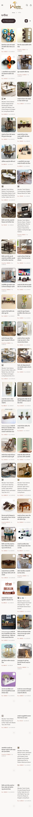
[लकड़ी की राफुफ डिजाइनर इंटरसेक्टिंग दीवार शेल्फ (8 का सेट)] (24, 301)
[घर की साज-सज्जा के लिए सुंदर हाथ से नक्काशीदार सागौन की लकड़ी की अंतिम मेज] (24, 679)
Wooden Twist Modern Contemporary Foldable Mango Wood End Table (24, 191)
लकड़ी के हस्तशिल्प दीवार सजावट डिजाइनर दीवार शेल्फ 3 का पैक (24, 545)
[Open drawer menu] (2, 5)
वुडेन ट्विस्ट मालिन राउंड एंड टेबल (8, 661)
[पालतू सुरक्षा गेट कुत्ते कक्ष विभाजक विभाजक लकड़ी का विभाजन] (24, 651)
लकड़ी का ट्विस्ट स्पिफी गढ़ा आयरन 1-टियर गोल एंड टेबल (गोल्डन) (23, 258)
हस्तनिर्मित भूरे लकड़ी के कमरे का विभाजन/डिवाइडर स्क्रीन (8, 285)
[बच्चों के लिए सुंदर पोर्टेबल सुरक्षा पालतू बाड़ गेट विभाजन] (8, 328)
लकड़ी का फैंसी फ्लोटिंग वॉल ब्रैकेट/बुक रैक (8, 312)
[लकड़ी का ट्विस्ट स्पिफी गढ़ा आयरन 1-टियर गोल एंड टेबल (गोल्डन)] (24, 246)
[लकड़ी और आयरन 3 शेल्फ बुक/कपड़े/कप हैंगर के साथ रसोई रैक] (8, 389)
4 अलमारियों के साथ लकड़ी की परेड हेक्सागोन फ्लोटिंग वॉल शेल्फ (8, 73)
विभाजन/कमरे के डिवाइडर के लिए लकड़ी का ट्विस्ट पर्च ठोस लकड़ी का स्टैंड (8, 517)
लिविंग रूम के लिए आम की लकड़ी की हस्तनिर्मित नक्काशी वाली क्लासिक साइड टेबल (8, 258)
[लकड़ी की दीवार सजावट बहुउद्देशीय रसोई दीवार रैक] (8, 588)
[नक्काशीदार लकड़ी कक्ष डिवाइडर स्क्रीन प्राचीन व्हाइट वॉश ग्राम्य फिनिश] (8, 738)
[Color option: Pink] (21, 598)
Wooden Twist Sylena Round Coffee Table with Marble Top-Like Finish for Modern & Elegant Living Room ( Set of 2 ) (8, 371)
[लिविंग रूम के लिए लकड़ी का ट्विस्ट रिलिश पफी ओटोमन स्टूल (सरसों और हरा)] (8, 534)
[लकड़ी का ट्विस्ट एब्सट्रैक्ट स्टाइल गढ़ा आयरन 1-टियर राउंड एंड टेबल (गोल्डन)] (24, 328)
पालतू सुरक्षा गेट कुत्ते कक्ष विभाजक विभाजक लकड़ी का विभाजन (23, 662)
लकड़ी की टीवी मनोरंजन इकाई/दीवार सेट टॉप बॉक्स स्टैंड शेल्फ (24, 285)
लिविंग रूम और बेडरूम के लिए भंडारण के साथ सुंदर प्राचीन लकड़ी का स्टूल (24, 633)
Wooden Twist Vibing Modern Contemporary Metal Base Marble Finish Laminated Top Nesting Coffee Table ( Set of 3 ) (8, 193)
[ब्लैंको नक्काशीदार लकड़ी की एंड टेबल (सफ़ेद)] (24, 561)
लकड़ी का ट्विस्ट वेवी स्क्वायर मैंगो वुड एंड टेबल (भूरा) (8, 135)
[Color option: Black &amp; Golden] (5, 99)
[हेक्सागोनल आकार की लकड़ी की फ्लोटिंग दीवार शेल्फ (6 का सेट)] (8, 35)
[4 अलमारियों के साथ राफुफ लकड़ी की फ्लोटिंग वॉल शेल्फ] (24, 152)
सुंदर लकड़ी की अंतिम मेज (23, 71)
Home (13, 12)
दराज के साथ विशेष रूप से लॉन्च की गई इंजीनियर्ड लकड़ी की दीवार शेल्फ (8, 690)
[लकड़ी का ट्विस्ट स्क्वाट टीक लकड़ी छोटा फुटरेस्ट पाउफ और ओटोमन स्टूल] (24, 506)
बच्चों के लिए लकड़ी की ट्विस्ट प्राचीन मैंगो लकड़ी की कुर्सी (8, 455)
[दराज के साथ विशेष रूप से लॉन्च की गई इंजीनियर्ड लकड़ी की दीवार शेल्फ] (8, 679)
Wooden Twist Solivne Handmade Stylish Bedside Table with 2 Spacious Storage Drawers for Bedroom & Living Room (24, 487)
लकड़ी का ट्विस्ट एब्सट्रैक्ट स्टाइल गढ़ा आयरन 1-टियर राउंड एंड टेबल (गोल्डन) (23, 340)
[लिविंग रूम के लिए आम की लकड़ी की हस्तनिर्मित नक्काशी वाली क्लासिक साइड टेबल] (8, 246)
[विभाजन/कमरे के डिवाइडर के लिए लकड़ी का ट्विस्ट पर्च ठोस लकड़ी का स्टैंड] (8, 506)
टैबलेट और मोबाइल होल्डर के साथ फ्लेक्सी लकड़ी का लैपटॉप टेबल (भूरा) (24, 367)
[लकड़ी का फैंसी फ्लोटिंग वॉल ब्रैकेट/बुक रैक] (8, 301)
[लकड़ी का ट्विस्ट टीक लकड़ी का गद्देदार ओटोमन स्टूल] (24, 89)
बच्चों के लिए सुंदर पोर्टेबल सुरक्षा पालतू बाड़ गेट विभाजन (8, 339)
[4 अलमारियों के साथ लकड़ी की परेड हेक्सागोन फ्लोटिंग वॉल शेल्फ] (8, 62)
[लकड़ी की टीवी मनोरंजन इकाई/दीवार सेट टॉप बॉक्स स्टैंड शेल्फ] (24, 275)
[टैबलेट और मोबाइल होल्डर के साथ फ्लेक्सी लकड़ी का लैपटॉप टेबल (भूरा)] (24, 355)
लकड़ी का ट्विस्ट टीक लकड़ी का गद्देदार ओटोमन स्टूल (24, 99)
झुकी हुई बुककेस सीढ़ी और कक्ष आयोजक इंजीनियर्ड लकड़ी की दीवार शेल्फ (24, 400)
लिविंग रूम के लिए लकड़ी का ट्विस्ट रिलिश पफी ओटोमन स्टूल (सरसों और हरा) (8, 545)
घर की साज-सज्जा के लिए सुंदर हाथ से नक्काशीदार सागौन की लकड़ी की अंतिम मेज (24, 690)
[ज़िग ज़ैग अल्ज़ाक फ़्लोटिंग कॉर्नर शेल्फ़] (24, 35)
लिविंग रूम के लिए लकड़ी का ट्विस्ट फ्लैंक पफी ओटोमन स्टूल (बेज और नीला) (8, 787)
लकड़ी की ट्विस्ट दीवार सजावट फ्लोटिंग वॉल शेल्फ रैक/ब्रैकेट (23, 136)
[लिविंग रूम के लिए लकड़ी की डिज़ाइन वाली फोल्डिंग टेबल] (8, 210)
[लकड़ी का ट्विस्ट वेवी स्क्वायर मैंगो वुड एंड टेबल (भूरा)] (8, 125)
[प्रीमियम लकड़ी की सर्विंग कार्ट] (8, 152)
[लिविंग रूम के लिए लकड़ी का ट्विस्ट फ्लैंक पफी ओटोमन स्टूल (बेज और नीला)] (8, 775)
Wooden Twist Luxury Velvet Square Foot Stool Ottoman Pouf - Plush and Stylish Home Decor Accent (24, 604)
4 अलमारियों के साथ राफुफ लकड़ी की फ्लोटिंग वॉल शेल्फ (23, 162)
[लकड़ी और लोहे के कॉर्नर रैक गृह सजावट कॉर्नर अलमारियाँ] (24, 445)
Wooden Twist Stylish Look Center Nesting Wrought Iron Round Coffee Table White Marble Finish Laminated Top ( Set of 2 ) (8, 487)
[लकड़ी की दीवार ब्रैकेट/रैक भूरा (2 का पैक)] (24, 416)
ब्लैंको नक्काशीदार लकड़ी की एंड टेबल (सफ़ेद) (23, 572)
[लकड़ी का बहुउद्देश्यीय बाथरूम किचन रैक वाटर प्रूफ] (24, 706)
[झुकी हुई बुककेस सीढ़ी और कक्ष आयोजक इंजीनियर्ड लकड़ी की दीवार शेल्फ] (24, 389)
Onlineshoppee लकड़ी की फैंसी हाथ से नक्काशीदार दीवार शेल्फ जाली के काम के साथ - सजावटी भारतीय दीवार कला (8, 428)
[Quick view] (14, 30)
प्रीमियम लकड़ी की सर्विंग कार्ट (8, 161)
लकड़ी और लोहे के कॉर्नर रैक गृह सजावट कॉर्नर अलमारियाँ (23, 455)
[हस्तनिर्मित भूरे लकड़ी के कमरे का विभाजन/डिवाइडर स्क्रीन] (8, 275)
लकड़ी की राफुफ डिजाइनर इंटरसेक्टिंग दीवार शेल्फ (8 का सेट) (24, 313)
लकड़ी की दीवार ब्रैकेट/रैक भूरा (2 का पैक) (23, 426)
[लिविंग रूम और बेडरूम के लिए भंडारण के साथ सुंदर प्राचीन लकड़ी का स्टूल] (24, 622)
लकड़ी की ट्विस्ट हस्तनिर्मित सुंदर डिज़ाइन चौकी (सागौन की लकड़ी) (8, 572)
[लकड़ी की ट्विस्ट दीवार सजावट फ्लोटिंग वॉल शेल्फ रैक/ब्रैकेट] (24, 125)
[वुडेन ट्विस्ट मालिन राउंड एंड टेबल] (8, 651)
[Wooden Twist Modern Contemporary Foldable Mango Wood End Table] (24, 177)
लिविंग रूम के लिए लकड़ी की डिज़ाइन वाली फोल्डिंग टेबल (8, 221)
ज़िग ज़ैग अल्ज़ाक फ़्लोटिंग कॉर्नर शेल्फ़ (24, 45)
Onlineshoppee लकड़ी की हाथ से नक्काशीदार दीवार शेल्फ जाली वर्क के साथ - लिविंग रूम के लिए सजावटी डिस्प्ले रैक (8, 634)
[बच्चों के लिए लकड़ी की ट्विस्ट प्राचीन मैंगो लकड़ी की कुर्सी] (8, 445)
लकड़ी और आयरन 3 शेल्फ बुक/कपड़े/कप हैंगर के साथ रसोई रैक (8, 400)
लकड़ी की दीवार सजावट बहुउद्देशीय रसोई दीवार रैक (7, 599)
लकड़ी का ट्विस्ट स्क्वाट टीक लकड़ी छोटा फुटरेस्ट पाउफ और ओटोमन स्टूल (24, 517)
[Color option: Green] (23, 598)
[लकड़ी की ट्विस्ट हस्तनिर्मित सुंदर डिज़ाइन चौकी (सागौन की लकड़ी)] (8, 561)
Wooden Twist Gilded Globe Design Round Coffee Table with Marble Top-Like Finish (9, 721)
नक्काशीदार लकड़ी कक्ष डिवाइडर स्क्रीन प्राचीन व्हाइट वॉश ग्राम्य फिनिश (8, 749)
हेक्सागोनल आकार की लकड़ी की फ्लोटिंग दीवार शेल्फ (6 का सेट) (8, 46)
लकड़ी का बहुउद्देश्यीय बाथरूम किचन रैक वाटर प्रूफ (24, 717)
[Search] (27, 5)
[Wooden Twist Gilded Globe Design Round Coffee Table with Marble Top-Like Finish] (8, 706)
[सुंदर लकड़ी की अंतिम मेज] (24, 62)
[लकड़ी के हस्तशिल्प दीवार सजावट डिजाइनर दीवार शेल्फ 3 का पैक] (24, 534)
